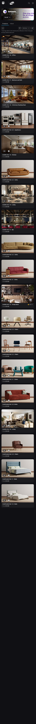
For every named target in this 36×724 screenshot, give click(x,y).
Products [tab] (5, 23)
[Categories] (2, 28)
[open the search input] (29, 3)
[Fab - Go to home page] (12, 3)
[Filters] (19, 28)
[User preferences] (32, 28)
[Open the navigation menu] (32, 3)
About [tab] (12, 23)
